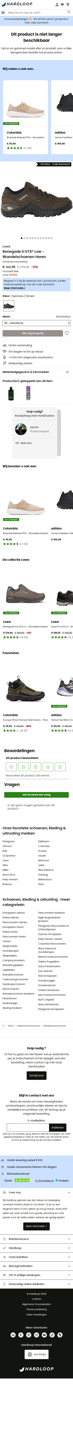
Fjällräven (43, 841)
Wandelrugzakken (13, 965)
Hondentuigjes (46, 981)
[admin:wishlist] (67, 333)
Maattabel (63, 316)
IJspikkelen (9, 970)
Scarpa (42, 851)
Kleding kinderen (12, 1008)
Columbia (44, 846)
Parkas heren (10, 932)
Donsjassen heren (13, 927)
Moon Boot (9, 875)
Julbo (41, 865)
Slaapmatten (10, 946)
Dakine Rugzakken (48, 962)
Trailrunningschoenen (15, 979)
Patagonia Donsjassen (51, 1009)
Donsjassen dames (14, 913)
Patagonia (8, 841)
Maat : (7, 316)
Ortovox (7, 846)
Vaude (42, 856)
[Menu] (3, 12)
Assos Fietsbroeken (49, 966)
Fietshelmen (10, 998)
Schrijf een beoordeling (15, 262)
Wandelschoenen (13, 975)
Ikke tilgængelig (33, 333)
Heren (11, 1026)
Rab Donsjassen (47, 976)
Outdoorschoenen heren (28, 1026)
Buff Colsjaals (46, 1000)
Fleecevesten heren (14, 937)
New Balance (46, 870)
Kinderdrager (10, 1003)
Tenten (7, 941)
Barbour (7, 884)
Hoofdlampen (11, 951)
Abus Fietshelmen (48, 1004)
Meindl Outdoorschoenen (53, 957)
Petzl (40, 884)
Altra (5, 865)
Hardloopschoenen (14, 984)
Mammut (43, 860)
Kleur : (18, 296)
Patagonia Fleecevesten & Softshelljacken (53, 928)
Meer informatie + (14, 288)
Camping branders (14, 960)
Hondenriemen (47, 985)
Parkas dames (11, 917)
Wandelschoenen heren (54, 1026)
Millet (5, 870)
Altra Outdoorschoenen (52, 995)
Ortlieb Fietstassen (49, 990)
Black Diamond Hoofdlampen (47, 950)
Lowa (6, 246)
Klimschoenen (11, 989)
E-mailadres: (36, 1120)
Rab (5, 851)
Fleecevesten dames (15, 922)
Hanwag (43, 875)
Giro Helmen (45, 971)
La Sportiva (9, 856)
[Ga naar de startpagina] (5, 1026)
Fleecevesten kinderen (51, 913)
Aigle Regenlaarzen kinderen (49, 919)
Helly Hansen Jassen (50, 939)
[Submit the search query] (69, 12)
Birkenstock (45, 879)
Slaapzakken (10, 956)
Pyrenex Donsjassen (50, 934)
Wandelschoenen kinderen (18, 994)
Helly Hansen (10, 879)
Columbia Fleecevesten (52, 944)
